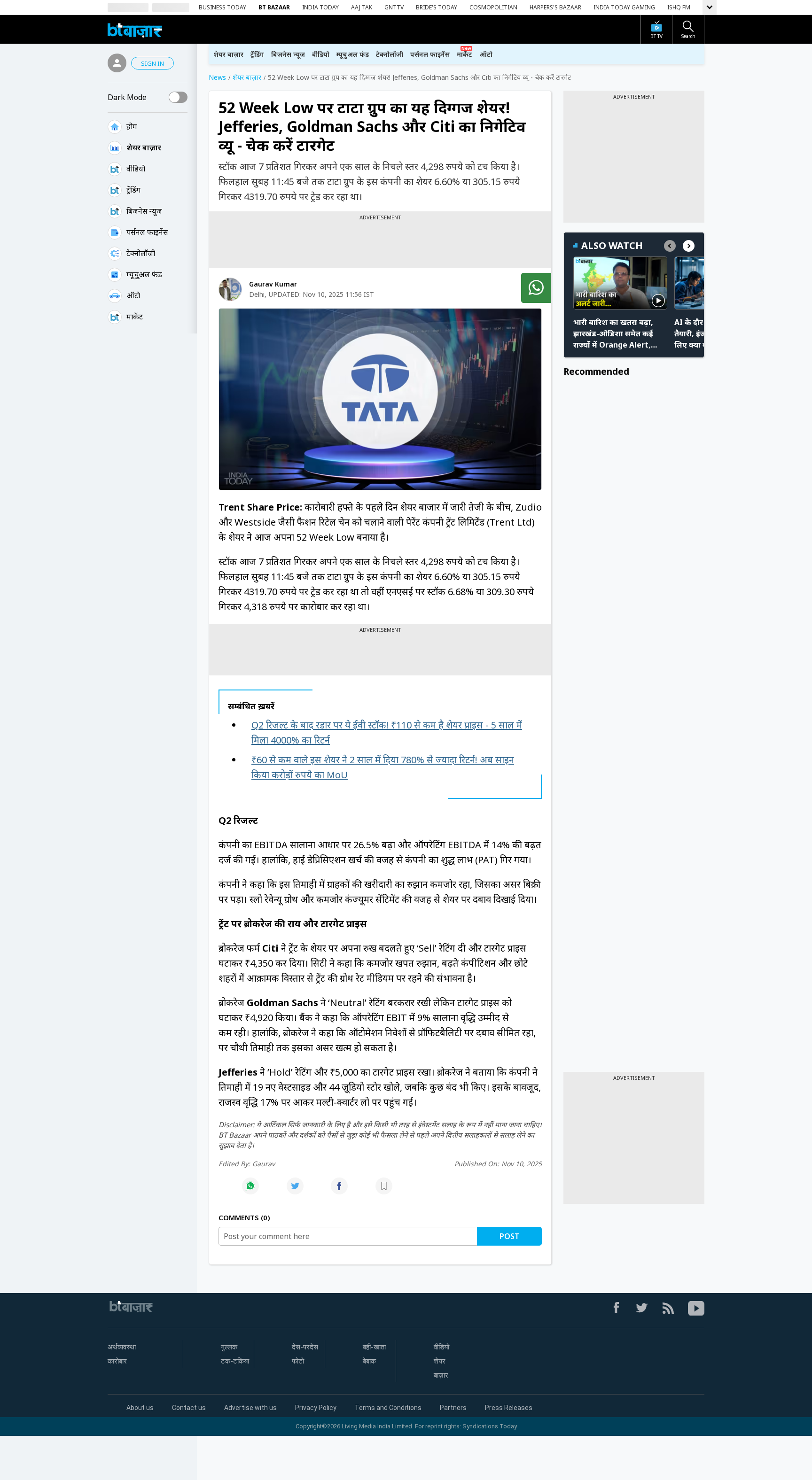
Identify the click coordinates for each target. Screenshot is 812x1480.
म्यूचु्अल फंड (144, 274)
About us (140, 1407)
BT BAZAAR (274, 7)
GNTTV (394, 7)
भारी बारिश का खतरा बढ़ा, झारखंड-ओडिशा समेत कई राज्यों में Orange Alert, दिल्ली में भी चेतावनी (613, 333)
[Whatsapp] (250, 1191)
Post (510, 1236)
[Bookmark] (383, 1191)
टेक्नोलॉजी (140, 253)
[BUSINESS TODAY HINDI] (135, 29)
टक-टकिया (235, 1361)
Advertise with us (250, 1407)
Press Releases (508, 1407)
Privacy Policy (315, 1407)
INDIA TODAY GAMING (624, 7)
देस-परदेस (305, 1347)
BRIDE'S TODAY (436, 7)
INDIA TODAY (320, 7)
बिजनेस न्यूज (144, 211)
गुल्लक (229, 1347)
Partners (453, 1407)
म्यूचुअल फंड (352, 54)
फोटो (298, 1361)
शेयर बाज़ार (143, 147)
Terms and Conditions (388, 1407)
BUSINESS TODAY (222, 7)
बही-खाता (374, 1347)
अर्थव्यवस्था (122, 1347)
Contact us (189, 1407)
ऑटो (133, 295)
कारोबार (117, 1361)
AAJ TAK (361, 7)
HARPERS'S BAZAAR (555, 7)
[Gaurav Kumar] (230, 289)
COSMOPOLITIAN (493, 7)
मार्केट (134, 316)
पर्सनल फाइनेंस (147, 232)
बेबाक (369, 1361)
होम (131, 126)
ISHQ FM (678, 7)
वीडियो (135, 168)
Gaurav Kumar (273, 283)
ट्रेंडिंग (133, 190)
